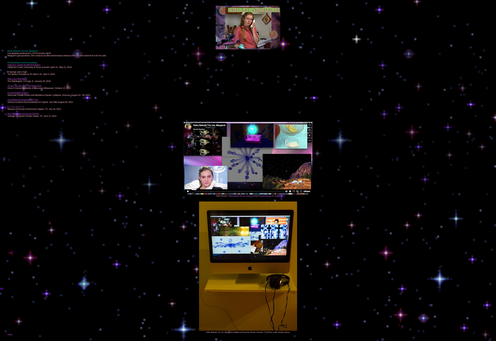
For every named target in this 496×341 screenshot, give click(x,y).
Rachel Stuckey (265, 196)
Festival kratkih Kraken (17, 93)
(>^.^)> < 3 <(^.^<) (15, 107)
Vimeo (277, 196)
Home (9, 334)
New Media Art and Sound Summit (23, 114)
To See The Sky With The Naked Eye (24, 86)
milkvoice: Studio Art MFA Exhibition (23, 65)
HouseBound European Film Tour (22, 100)
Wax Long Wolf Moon (17, 79)
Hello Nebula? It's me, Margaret (241, 196)
